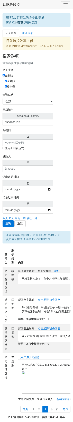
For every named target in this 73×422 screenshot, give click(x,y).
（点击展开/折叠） (29, 357)
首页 (25, 409)
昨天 (11, 218)
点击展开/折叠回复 (49, 299)
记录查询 (10, 33)
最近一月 (31, 218)
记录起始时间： (12, 176)
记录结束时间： (12, 197)
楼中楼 (11, 86)
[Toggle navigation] (65, 4)
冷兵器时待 (62, 399)
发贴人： (8, 156)
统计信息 (27, 33)
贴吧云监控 (11, 4)
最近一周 (20, 218)
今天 (5, 218)
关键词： (8, 130)
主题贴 (9, 75)
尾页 (65, 409)
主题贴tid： (9, 109)
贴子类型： (9, 69)
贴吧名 (6, 258)
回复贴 (11, 81)
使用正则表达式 (14, 148)
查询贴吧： (9, 94)
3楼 (56, 271)
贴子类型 (12, 256)
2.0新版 (18, 22)
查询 (8, 223)
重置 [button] (20, 223)
